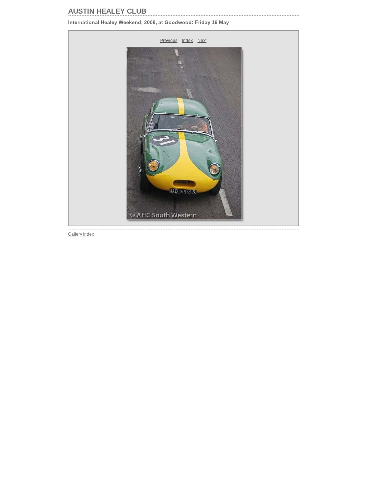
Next (201, 40)
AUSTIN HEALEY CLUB (107, 11)
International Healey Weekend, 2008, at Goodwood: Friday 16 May (148, 22)
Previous (168, 40)
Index (187, 40)
